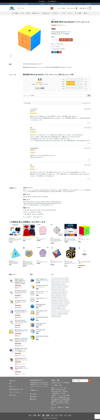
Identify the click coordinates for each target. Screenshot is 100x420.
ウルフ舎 (61, 310)
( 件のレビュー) (62, 25)
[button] (85, 8)
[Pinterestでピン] (60, 52)
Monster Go (58, 294)
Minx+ (53, 294)
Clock (63, 284)
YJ (66, 305)
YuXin (53, 308)
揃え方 (85, 13)
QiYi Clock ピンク (41, 239)
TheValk (67, 302)
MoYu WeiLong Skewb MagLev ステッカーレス (70, 239)
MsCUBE (54, 297)
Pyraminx (60, 297)
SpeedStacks (55, 302)
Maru (59, 292)
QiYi (64, 297)
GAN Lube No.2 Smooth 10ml (84, 262)
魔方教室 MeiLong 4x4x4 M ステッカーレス (15, 239)
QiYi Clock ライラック (42, 262)
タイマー (67, 310)
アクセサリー (55, 13)
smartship (66, 300)
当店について (55, 4)
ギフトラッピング (27, 239)
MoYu (55, 48)
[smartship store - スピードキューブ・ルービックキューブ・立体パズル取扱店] (12, 8)
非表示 (59, 1)
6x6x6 (57, 281)
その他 (63, 308)
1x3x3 (53, 278)
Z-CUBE (58, 308)
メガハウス (54, 313)
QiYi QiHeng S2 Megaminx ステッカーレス (70, 263)
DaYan (66, 286)
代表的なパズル (35, 13)
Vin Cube (54, 305)
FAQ (49, 4)
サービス (64, 13)
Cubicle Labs (60, 286)
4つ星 (63, 82)
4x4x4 (66, 278)
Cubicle (53, 286)
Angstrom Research (56, 284)
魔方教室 (63, 48)
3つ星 (63, 84)
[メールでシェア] (58, 52)
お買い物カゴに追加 (65, 40)
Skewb (60, 300)
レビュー (70, 13)
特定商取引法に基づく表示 (65, 4)
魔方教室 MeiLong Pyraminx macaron (13, 262)
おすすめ (28, 13)
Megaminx (64, 292)
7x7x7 (62, 281)
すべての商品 (15, 13)
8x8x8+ (67, 281)
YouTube (33, 399)
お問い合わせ (88, 4)
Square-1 (53, 19)
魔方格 (59, 316)
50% (86, 82)
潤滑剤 (60, 313)
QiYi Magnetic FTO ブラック (56, 262)
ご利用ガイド (43, 4)
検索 (89, 95)
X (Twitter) (34, 394)
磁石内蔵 (65, 313)
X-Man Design (61, 305)
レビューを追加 (40, 88)
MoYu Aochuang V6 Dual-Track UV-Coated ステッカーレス (56, 240)
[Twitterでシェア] (55, 52)
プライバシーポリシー (78, 4)
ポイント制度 (78, 13)
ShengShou (54, 300)
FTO (59, 289)
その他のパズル (45, 13)
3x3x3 (62, 278)
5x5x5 (53, 281)
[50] (74, 82)
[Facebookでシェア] (52, 52)
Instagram (34, 396)
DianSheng (54, 289)
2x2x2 (57, 278)
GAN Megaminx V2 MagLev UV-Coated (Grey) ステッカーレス (28, 263)
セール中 (22, 13)
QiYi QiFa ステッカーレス (84, 239)
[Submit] (52, 8)
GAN (63, 289)
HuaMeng (54, 292)
